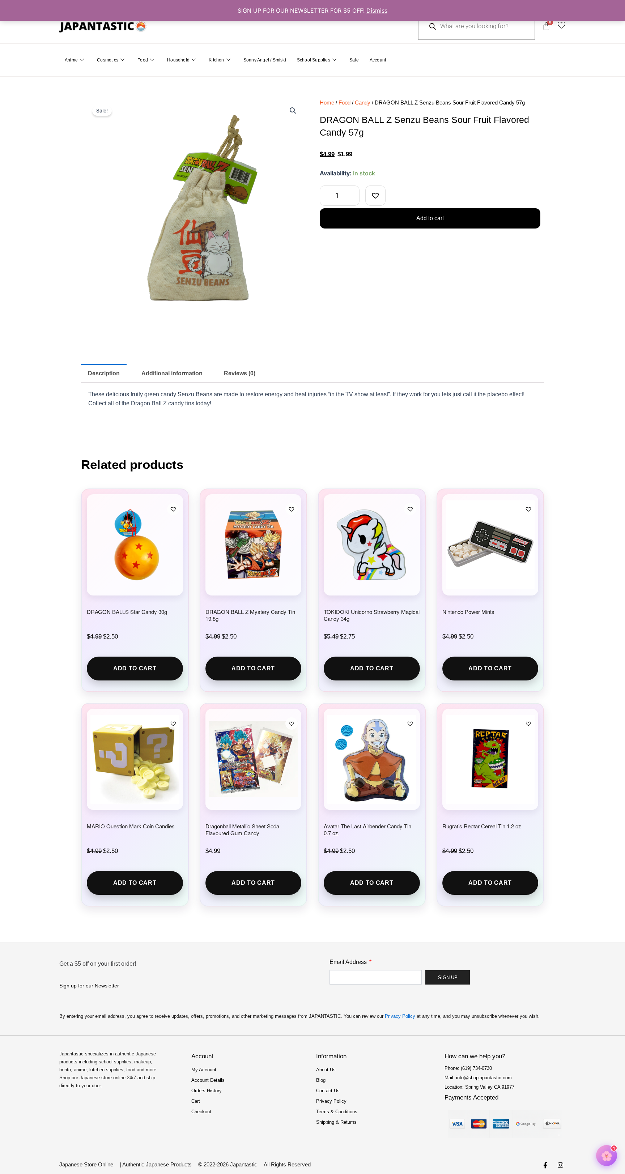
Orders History (206, 1090)
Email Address (348, 962)
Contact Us (328, 1090)
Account (378, 60)
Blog (321, 1080)
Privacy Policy (400, 1016)
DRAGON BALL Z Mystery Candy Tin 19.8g (250, 615)
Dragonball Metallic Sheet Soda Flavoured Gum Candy (242, 829)
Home (327, 103)
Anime (71, 60)
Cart (195, 1101)
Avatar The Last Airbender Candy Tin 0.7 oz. (367, 829)
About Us (326, 1069)
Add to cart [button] (135, 668)
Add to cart (430, 218)
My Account (203, 1069)
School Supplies (313, 60)
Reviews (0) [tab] (239, 373)
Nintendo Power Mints (468, 611)
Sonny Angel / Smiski (264, 60)
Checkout (201, 1111)
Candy (362, 103)
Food (142, 60)
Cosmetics (107, 60)
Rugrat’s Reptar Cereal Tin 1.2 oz (481, 826)
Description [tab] (104, 373)
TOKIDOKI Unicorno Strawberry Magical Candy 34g (372, 615)
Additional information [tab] (172, 373)
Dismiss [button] (376, 10)
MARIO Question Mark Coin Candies (131, 826)
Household (178, 60)
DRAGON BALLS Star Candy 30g (127, 611)
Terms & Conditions (336, 1111)
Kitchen (216, 60)
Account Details (208, 1080)
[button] (292, 110)
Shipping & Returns (336, 1122)
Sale (354, 60)
